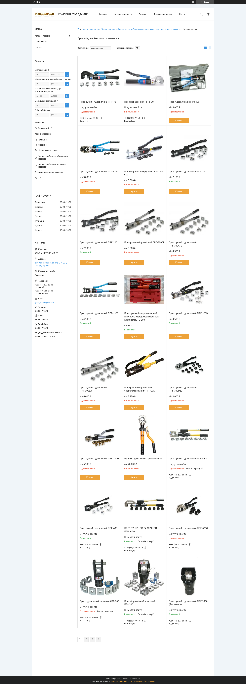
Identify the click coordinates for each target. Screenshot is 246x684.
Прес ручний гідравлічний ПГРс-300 (99, 313)
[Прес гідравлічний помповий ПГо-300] (144, 577)
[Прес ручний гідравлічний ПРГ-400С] (189, 504)
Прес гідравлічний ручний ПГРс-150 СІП (143, 173)
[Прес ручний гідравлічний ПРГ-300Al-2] (189, 219)
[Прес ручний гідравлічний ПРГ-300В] (189, 289)
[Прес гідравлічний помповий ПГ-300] (100, 577)
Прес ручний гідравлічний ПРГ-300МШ (182, 389)
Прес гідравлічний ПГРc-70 (139, 101)
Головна (103, 14)
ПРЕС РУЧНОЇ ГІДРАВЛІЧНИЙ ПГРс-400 (140, 530)
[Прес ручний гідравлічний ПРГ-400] (100, 504)
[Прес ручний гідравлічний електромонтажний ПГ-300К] (144, 364)
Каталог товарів (121, 14)
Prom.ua (136, 679)
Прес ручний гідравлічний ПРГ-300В (188, 313)
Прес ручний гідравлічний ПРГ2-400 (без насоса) (188, 603)
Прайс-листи (41, 41)
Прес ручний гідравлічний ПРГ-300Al (144, 242)
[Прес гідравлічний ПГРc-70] (144, 78)
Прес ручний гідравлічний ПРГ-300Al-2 (182, 244)
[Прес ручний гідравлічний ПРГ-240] (189, 148)
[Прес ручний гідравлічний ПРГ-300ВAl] (100, 364)
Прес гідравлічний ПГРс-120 (184, 101)
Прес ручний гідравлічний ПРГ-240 (187, 171)
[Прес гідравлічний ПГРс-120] (189, 78)
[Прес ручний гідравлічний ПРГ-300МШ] (189, 364)
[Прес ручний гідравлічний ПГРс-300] (100, 289)
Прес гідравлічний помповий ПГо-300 (139, 603)
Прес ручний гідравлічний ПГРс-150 (99, 171)
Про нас (142, 14)
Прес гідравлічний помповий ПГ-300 (99, 601)
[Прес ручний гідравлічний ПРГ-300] (100, 219)
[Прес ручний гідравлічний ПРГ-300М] (100, 435)
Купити (178, 120)
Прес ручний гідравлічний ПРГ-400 (98, 528)
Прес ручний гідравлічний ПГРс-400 (188, 458)
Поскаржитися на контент (121, 681)
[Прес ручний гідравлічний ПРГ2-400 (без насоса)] (189, 577)
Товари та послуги (90, 29)
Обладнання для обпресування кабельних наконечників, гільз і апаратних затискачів (141, 29)
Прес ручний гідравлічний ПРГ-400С (188, 528)
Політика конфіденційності (144, 681)
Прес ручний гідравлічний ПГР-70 (98, 101)
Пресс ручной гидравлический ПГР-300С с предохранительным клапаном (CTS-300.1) (141, 316)
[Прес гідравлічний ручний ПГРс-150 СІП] (144, 148)
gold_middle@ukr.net (44, 302)
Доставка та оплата (162, 14)
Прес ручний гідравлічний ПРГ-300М (99, 458)
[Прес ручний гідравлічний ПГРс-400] (189, 435)
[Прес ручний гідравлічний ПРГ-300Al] (144, 219)
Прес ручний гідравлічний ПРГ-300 (98, 242)
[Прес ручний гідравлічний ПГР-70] (100, 78)
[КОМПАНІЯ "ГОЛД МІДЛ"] (45, 14)
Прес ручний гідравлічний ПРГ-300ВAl (93, 389)
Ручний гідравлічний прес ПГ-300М (143, 458)
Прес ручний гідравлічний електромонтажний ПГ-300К (139, 389)
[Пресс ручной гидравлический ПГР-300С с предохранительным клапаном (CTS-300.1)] (144, 289)
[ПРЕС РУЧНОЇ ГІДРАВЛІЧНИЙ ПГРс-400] (144, 504)
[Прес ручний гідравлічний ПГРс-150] (100, 148)
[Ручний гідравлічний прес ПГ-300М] (144, 435)
